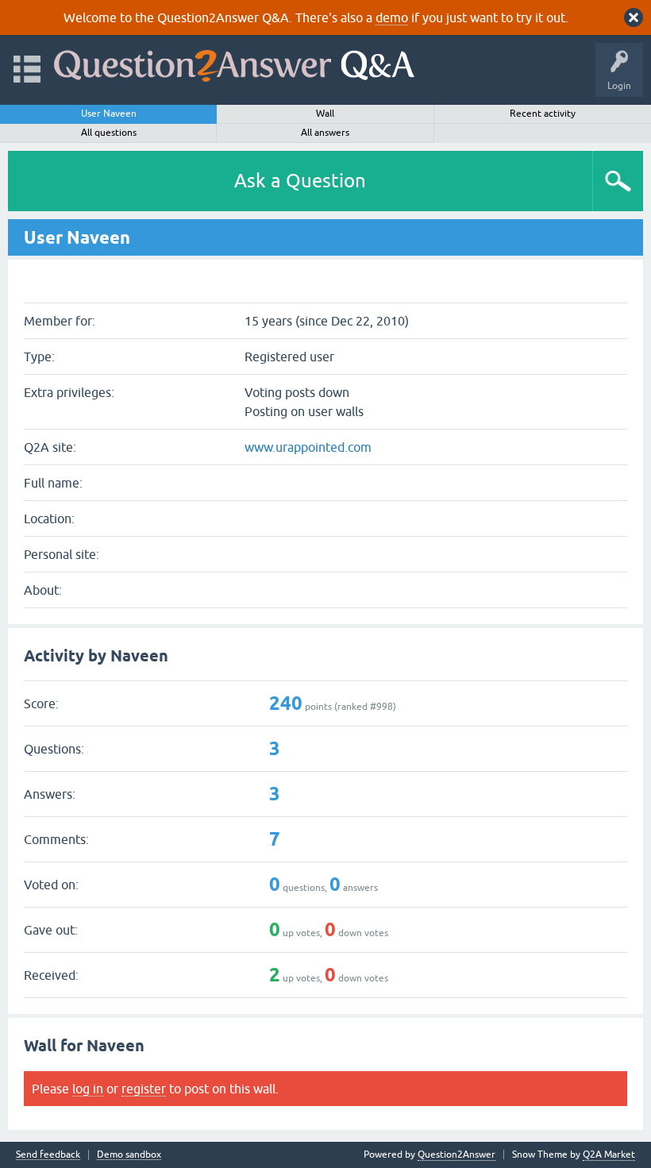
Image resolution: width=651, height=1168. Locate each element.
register (143, 1088)
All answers (325, 132)
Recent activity (543, 113)
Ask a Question (300, 180)
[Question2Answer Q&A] (234, 62)
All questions (109, 132)
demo (392, 17)
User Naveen (109, 113)
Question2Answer (456, 1154)
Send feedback (48, 1155)
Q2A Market (609, 1154)
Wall (325, 113)
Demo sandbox (129, 1155)
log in (87, 1088)
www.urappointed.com (308, 447)
